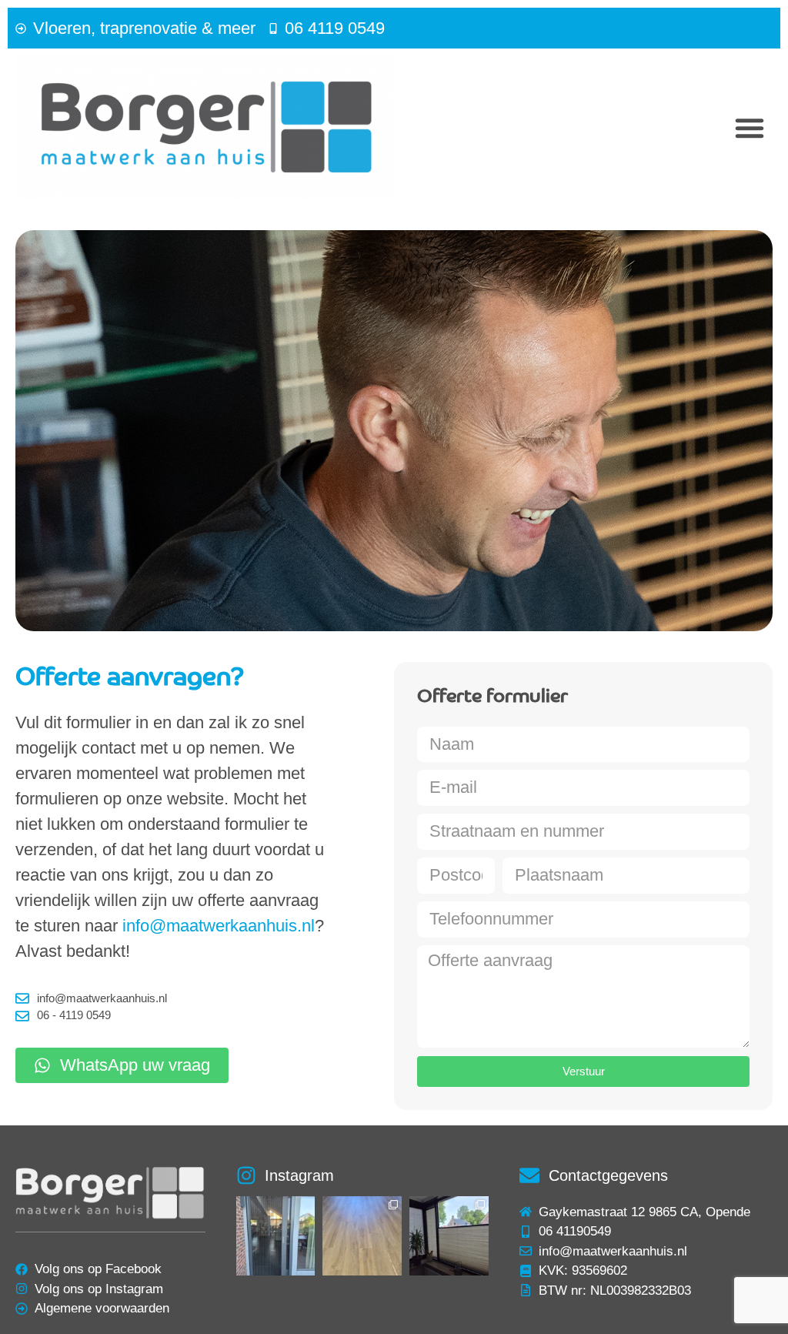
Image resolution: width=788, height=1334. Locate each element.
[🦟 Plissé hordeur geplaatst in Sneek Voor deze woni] (276, 1235)
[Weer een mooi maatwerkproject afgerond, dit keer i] (449, 1235)
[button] (749, 128)
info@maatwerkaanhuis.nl (218, 925)
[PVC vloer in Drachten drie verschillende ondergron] (362, 1235)
